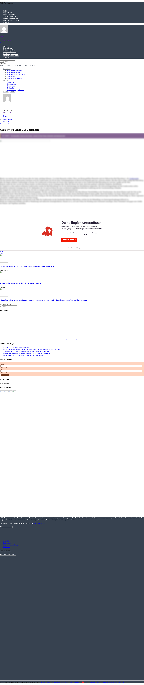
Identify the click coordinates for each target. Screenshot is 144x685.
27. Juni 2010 (4, 123)
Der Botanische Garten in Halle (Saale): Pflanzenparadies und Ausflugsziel (27, 266)
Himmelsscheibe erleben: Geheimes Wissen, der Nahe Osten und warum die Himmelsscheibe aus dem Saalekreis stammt (43, 300)
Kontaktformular (39, 523)
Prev (1, 251)
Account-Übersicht (9, 16)
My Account (7, 112)
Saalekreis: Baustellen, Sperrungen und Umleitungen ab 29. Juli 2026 (26, 351)
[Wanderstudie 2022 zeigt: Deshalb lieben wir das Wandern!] (4, 279)
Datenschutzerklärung (10, 545)
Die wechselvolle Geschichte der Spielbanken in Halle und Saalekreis (26, 353)
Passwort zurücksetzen (11, 20)
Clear (2, 63)
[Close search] (5, 63)
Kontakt (6, 541)
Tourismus (5, 121)
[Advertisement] (50, 325)
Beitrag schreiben (9, 14)
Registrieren (7, 12)
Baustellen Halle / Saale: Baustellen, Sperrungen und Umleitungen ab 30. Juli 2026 (31, 349)
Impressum (7, 543)
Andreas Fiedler (7, 119)
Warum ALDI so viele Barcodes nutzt (16, 347)
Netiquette (6, 547)
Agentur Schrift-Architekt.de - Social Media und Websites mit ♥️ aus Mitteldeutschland (69, 682)
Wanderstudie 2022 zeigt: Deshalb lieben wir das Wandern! (21, 283)
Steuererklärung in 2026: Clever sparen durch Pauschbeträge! (24, 355)
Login (5, 11)
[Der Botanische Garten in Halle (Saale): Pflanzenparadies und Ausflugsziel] (4, 262)
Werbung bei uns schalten (72, 339)
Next (1, 253)
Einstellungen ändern (10, 18)
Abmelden (6, 22)
